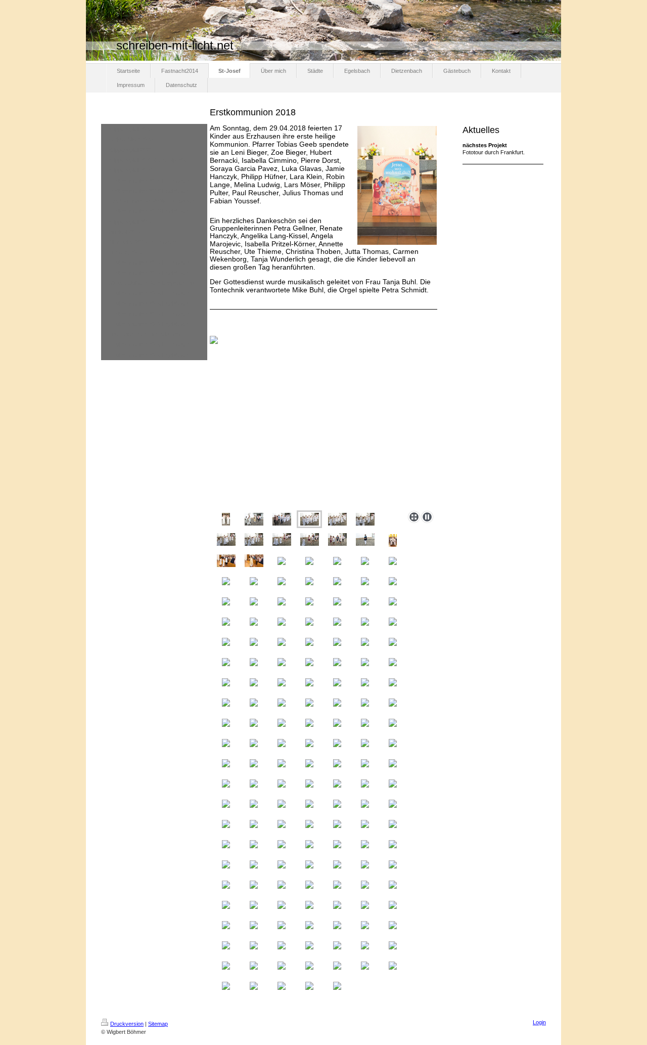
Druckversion (127, 1024)
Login (539, 1022)
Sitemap (158, 1024)
